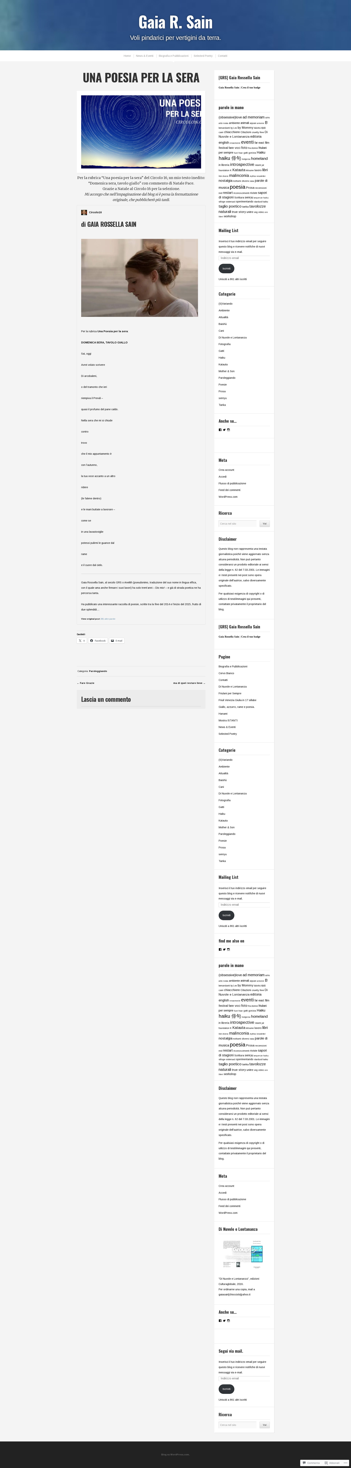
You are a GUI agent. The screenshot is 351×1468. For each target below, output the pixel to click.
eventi (247, 142)
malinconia (239, 175)
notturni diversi (241, 181)
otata (252, 181)
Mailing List (228, 230)
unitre (250, 211)
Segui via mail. (231, 1351)
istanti (258, 165)
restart (228, 193)
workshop (230, 216)
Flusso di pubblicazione (232, 483)
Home (127, 55)
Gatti (221, 350)
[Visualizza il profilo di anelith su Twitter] (224, 429)
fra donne (253, 148)
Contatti (222, 55)
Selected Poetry (203, 55)
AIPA (267, 118)
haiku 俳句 (230, 158)
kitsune (250, 170)
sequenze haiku (261, 198)
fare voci (234, 148)
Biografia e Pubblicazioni (173, 55)
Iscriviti (226, 268)
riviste (253, 192)
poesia (237, 187)
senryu (249, 197)
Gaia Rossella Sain (229, 87)
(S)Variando (226, 303)
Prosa (250, 187)
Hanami (223, 713)
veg (256, 212)
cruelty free (258, 132)
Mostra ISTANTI (228, 720)
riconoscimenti (241, 193)
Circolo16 (95, 212)
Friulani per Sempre (230, 693)
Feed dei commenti (229, 490)
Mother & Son (227, 371)
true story (239, 212)
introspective (242, 164)
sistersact (230, 201)
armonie (260, 123)
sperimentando (244, 201)
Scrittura (239, 197)
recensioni (261, 188)
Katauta (238, 170)
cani (221, 132)
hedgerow (246, 159)
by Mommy (245, 127)
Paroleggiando (98, 671)
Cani (221, 330)
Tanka (222, 404)
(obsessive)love (230, 117)
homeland (259, 158)
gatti (246, 153)
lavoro (258, 170)
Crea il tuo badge (250, 87)
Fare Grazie (87, 683)
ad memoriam (254, 117)
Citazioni (246, 132)
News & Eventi (145, 55)
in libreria (224, 164)
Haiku (261, 152)
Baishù (223, 324)
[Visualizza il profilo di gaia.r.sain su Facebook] (220, 429)
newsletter (261, 176)
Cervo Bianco (226, 673)
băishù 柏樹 (260, 128)
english (224, 142)
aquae (253, 123)
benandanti (224, 128)
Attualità (223, 317)
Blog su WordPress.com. (175, 1454)
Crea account (226, 469)
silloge (222, 201)
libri (265, 170)
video (261, 212)
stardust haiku (261, 201)
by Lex (234, 128)
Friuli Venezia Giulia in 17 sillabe (237, 700)
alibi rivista (223, 123)
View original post (90, 619)
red (220, 193)
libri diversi (223, 176)
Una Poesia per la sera (112, 331)
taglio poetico (230, 206)
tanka (245, 206)
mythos (253, 176)
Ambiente (224, 310)
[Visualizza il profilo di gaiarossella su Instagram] (228, 429)
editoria (255, 136)
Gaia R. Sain (175, 21)
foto (244, 148)
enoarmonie (235, 143)
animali (245, 122)
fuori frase (238, 153)
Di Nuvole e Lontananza (233, 337)
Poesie (223, 384)
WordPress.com (228, 496)
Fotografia (225, 344)
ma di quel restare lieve (187, 683)
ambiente (234, 122)
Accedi (223, 476)
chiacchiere (232, 132)
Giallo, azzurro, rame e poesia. (237, 706)
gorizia (252, 152)
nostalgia (225, 180)
